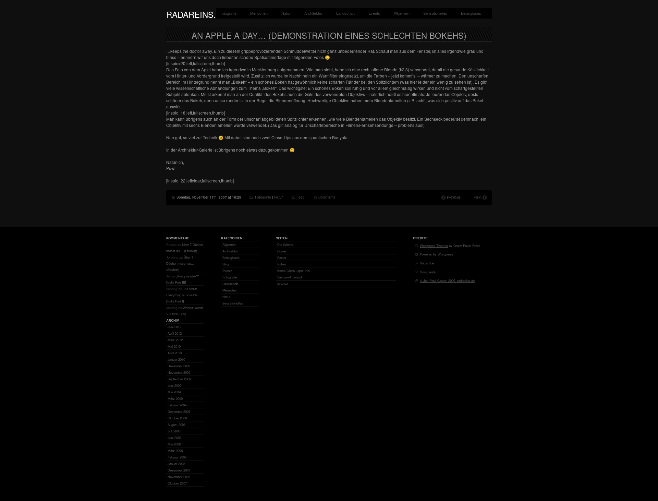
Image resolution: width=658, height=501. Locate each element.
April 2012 (175, 333)
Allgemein (402, 13)
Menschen (259, 13)
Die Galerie (285, 244)
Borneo (282, 251)
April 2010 (175, 352)
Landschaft (345, 13)
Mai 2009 (174, 392)
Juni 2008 (174, 437)
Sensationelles (435, 13)
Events (374, 13)
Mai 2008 (174, 444)
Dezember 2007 (179, 470)
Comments (326, 197)
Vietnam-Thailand (289, 277)
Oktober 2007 (177, 483)
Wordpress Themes (434, 245)
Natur (286, 13)
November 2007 (179, 476)
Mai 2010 (174, 346)
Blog (225, 264)
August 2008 (176, 424)
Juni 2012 (174, 326)
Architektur (313, 13)
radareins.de (196, 14)
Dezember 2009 (179, 365)
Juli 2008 (174, 431)
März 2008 (175, 450)
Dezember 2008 (179, 411)
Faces (281, 257)
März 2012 (175, 339)
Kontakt (282, 284)
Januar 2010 (176, 359)
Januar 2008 (176, 463)
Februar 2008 (177, 457)
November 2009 (179, 372)
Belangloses (471, 13)
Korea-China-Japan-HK (293, 270)
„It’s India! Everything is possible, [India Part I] (182, 294)
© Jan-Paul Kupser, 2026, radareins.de (447, 280)
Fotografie (227, 13)
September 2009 (179, 379)
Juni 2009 (174, 385)
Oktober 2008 (177, 418)
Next (478, 197)
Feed (300, 197)
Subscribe (427, 263)
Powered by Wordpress (436, 254)
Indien (281, 264)
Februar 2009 (177, 405)
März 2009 (175, 398)
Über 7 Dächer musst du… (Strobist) (180, 263)
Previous (454, 197)
